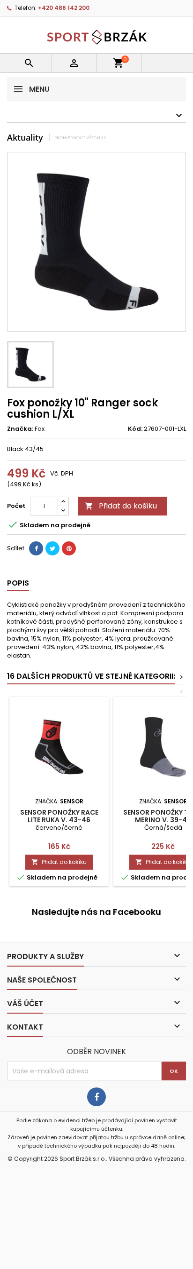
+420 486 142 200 (63, 8)
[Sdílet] (36, 548)
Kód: (135, 429)
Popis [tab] (18, 583)
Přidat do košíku (121, 505)
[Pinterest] (69, 548)
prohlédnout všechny (80, 138)
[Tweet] (52, 548)
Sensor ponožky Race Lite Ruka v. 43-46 (59, 816)
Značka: (20, 429)
